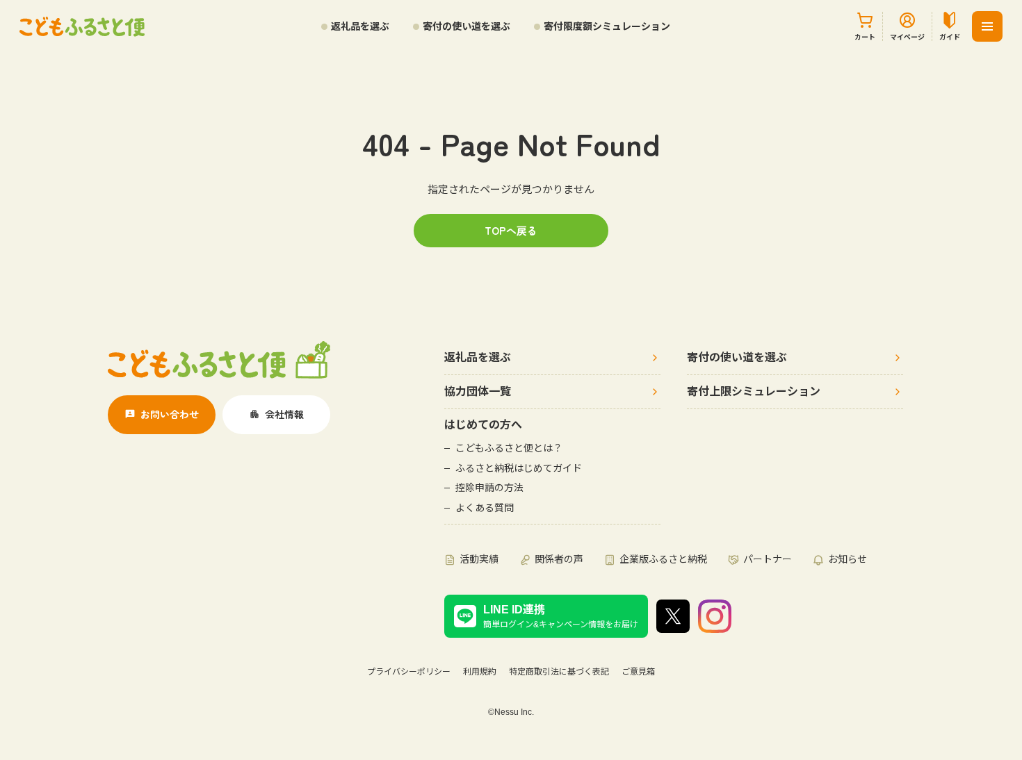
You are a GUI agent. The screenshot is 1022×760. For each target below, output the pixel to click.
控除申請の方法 (489, 487)
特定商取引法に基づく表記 (559, 672)
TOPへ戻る (511, 230)
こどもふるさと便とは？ (508, 448)
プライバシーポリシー (409, 672)
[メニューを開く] (987, 26)
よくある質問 (484, 507)
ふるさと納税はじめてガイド (518, 468)
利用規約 (479, 672)
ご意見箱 (638, 672)
